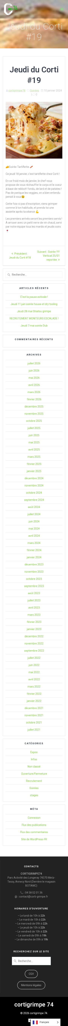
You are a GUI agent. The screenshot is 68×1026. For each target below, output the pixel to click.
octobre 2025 (34, 420)
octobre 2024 (34, 492)
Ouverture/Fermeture (34, 773)
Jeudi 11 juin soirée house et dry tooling (34, 304)
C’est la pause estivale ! (34, 296)
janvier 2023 (34, 629)
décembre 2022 (34, 636)
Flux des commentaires (34, 832)
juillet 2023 (34, 600)
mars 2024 (34, 542)
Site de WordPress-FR (34, 839)
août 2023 (34, 593)
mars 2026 (34, 392)
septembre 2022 (34, 650)
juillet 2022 (34, 657)
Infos (34, 759)
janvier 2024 (34, 557)
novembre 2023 (34, 571)
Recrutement (34, 780)
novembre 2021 (34, 715)
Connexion (34, 817)
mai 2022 (34, 672)
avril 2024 (34, 535)
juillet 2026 (34, 363)
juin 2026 (34, 370)
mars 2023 (34, 614)
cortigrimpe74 (16, 90)
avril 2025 (34, 449)
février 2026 (34, 399)
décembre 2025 (34, 406)
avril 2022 (34, 679)
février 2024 (34, 550)
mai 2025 (34, 442)
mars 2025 (34, 456)
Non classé (34, 766)
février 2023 (34, 621)
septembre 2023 (34, 586)
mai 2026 (34, 377)
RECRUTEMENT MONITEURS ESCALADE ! (34, 318)
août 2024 (34, 507)
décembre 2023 (34, 564)
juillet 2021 (34, 729)
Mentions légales (31, 985)
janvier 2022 (34, 700)
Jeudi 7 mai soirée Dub (34, 325)
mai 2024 (34, 528)
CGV (31, 973)
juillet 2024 (34, 514)
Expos (34, 752)
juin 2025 (34, 435)
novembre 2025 (34, 413)
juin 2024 (34, 521)
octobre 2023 (34, 578)
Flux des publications (34, 824)
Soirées (34, 90)
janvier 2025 (34, 471)
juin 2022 (34, 665)
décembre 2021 (34, 708)
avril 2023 (34, 607)
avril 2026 (34, 384)
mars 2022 (34, 686)
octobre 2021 (34, 722)
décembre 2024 (34, 478)
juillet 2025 (34, 428)
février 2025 (34, 463)
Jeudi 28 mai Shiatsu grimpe (34, 311)
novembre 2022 (34, 643)
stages (34, 795)
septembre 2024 (34, 499)
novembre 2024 (34, 485)
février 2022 (34, 693)
